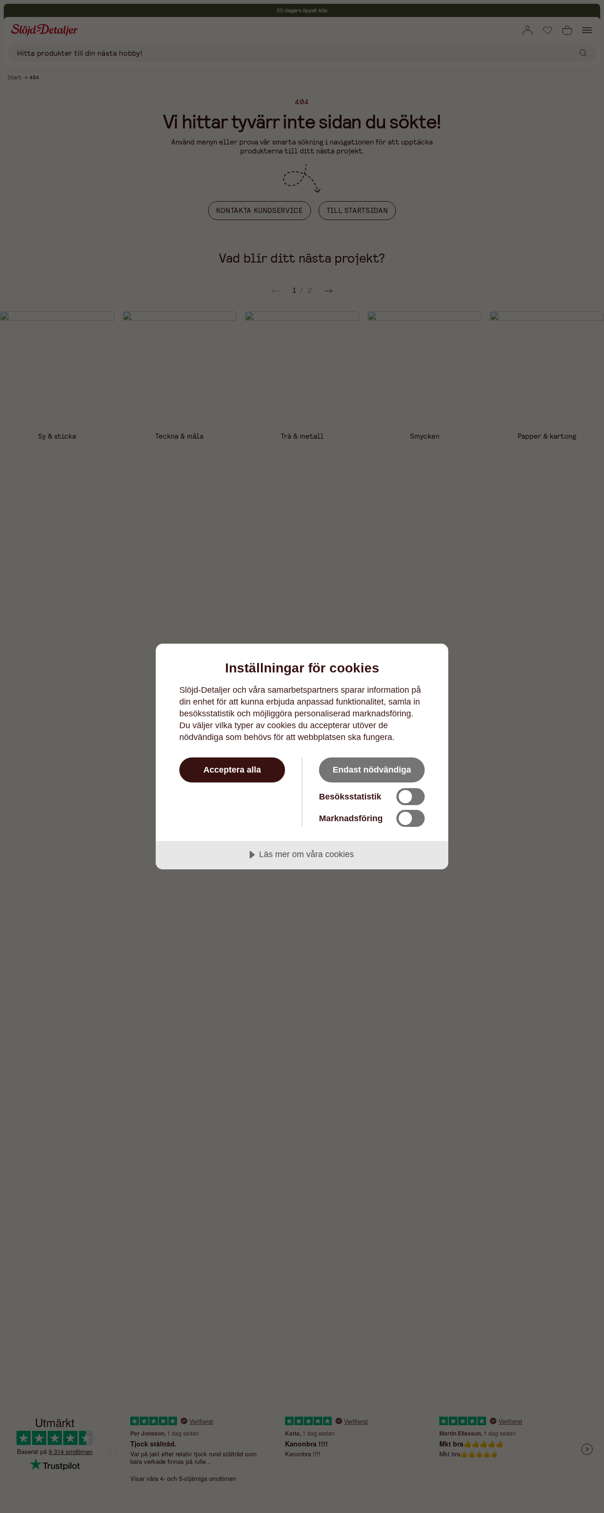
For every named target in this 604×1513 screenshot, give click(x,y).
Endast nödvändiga (372, 769)
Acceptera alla (232, 769)
